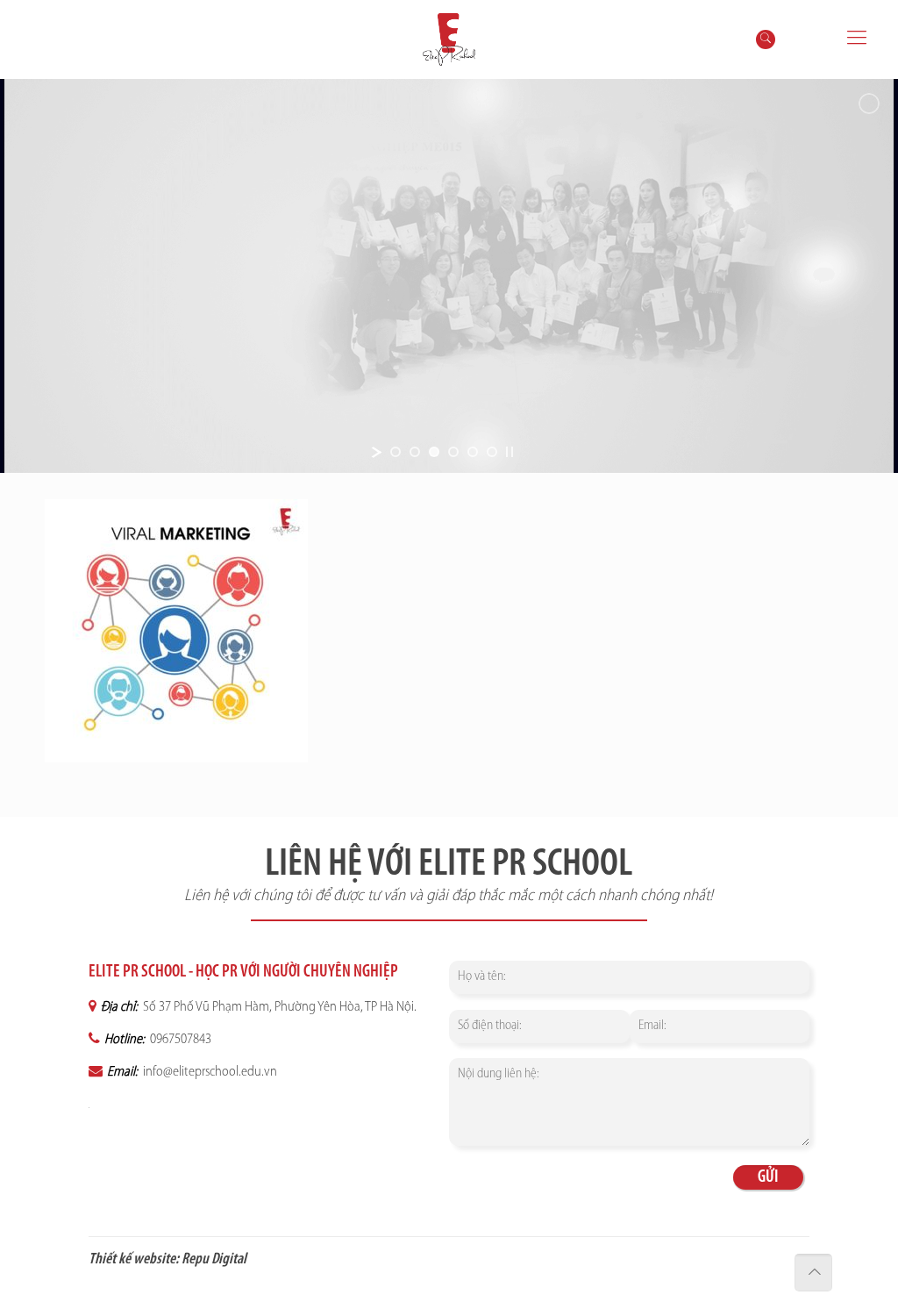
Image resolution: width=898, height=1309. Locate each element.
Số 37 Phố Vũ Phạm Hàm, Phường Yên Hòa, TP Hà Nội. (278, 1007)
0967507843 (179, 1040)
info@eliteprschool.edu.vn (208, 1072)
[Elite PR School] (449, 39)
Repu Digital (214, 1260)
